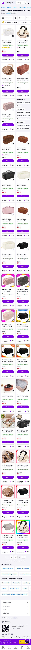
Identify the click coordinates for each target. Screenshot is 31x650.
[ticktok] (12, 634)
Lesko (15, 7)
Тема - (8, 618)
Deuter (25, 588)
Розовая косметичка (23, 568)
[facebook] (6, 634)
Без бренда (27, 583)
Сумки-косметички (7, 568)
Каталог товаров (6, 7)
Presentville (16, 583)
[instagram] (9, 634)
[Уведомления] (28, 2)
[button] (8, 55)
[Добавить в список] (13, 36)
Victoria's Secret (14, 588)
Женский (24, 22)
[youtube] (3, 634)
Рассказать (23, 642)
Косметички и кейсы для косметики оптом (14, 594)
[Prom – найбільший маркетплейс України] (2, 2)
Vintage (4, 588)
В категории (9, 2)
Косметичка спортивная (9, 574)
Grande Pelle (5, 583)
